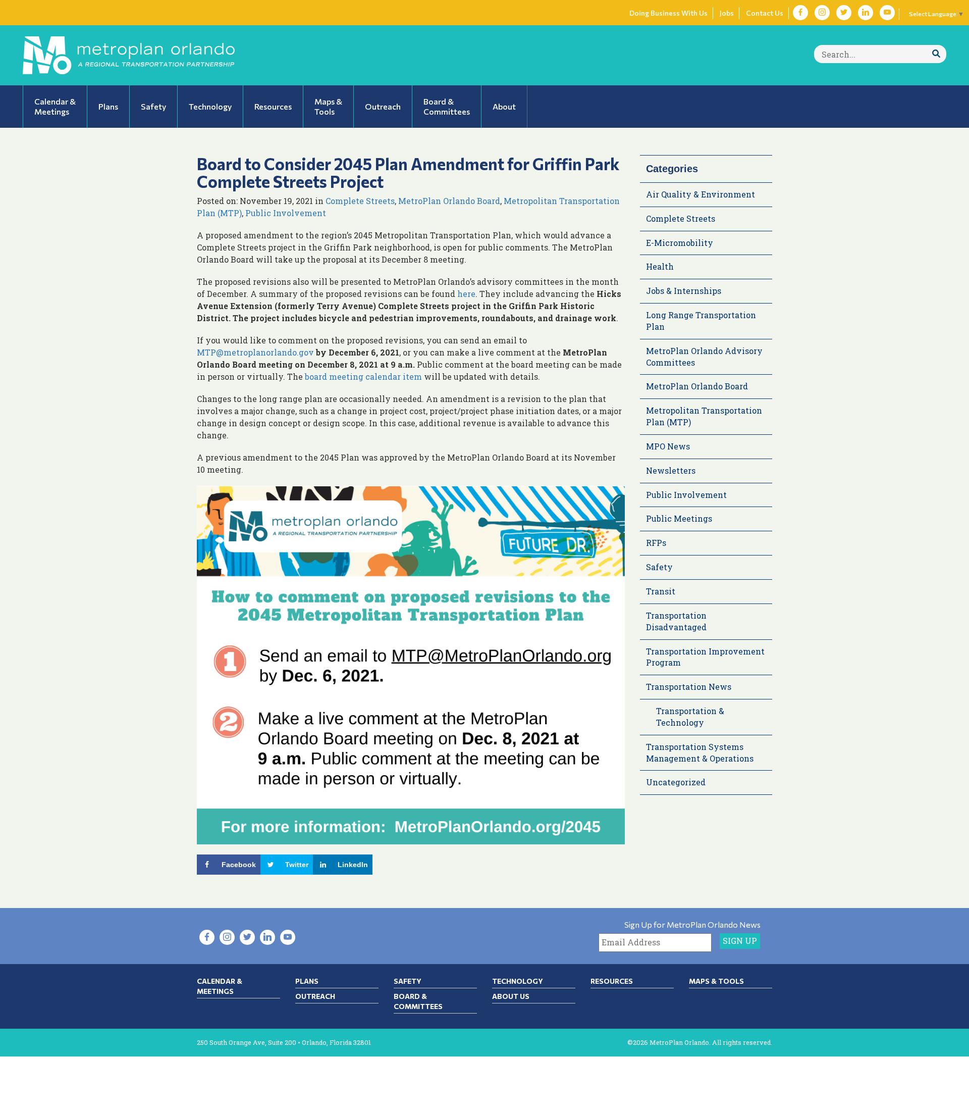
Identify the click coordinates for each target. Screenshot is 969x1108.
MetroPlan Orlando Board (449, 200)
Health (660, 266)
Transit (660, 591)
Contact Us (764, 13)
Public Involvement (285, 213)
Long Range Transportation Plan (701, 321)
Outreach (315, 996)
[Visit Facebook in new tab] (800, 12)
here (466, 293)
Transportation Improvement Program (705, 657)
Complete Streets (360, 200)
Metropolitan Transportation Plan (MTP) (704, 416)
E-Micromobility (679, 242)
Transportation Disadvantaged (676, 621)
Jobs (727, 13)
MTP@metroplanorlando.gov (255, 352)
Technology (517, 981)
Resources (611, 981)
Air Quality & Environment (700, 194)
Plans (306, 981)
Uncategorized (676, 782)
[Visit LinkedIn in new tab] (865, 12)
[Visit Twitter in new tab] (843, 12)
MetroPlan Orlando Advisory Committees (704, 356)
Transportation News (688, 686)
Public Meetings (679, 518)
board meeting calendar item (362, 376)
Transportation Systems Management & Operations (699, 752)
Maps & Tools (716, 981)
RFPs (656, 542)
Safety (659, 567)
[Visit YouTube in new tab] (887, 12)
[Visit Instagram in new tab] (822, 12)
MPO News (668, 446)
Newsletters (670, 470)
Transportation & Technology (690, 717)
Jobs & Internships (683, 290)
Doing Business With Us (668, 13)
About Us (510, 996)
